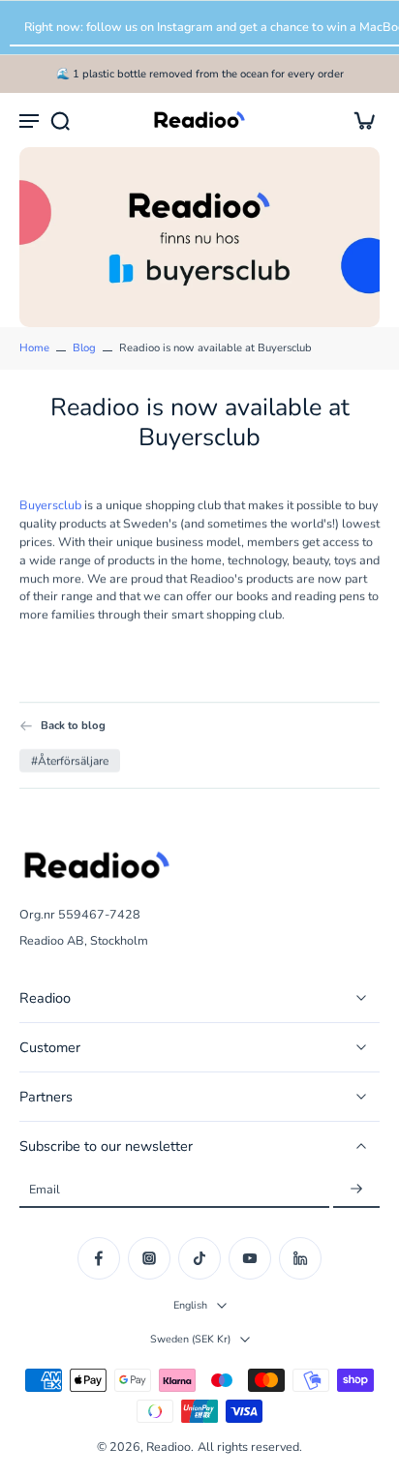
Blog (84, 348)
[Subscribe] (356, 1189)
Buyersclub (50, 505)
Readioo (168, 1446)
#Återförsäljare (69, 761)
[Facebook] (98, 1258)
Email (44, 1189)
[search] (60, 120)
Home (34, 348)
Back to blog (73, 725)
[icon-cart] (358, 120)
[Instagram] (149, 1258)
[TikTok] (199, 1258)
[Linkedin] (300, 1258)
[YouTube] (250, 1258)
